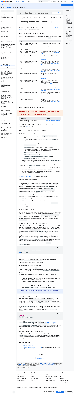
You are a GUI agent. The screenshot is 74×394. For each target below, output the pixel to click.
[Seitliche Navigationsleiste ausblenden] (14, 392)
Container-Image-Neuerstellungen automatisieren (32, 347)
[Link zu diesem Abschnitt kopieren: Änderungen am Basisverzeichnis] (38, 179)
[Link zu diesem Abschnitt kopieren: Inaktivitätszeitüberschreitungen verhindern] (44, 331)
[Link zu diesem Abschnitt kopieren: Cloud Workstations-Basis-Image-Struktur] (47, 131)
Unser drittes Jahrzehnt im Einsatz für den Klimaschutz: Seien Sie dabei (31, 389)
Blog (60, 374)
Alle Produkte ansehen (21, 374)
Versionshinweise (34, 378)
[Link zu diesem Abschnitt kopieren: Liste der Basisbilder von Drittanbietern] (45, 107)
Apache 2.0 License (21, 364)
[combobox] (44, 1)
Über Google (19, 387)
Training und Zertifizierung (50, 382)
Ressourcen (22, 7)
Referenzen (15, 7)
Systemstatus (33, 380)
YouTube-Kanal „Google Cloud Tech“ (65, 383)
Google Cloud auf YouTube (64, 380)
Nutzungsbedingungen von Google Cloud (49, 387)
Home (20, 17)
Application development (33, 17)
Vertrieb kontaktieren (21, 380)
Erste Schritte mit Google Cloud (51, 376)
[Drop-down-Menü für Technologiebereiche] (25, 1)
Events (61, 376)
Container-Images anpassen (27, 345)
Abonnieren (60, 391)
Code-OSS (53, 44)
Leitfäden (9, 7)
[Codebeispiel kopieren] (60, 247)
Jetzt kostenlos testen (66, 4)
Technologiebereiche (19, 1)
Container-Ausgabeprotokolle (50, 322)
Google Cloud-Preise (20, 376)
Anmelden (71, 1)
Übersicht (3, 7)
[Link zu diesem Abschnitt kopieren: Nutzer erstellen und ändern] (35, 210)
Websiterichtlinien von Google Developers (49, 364)
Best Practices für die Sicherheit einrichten (30, 351)
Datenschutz (24, 387)
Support (32, 376)
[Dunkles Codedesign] (58, 247)
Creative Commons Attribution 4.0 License (47, 363)
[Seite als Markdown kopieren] (24, 24)
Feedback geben (56, 21)
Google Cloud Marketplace (21, 378)
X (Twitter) (62, 378)
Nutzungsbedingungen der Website (34, 387)
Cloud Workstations (9, 5)
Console (54, 1)
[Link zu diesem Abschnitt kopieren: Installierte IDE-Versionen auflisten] (39, 257)
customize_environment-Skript (25, 176)
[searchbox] (7, 11)
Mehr (29, 1)
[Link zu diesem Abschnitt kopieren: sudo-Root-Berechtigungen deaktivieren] (42, 265)
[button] (7, 43)
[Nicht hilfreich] (60, 17)
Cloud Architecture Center (50, 380)
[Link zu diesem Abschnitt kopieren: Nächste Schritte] (31, 342)
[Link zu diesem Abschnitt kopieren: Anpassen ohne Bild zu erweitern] (38, 296)
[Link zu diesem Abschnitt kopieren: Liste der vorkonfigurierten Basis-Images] (46, 33)
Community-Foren (34, 374)
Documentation (25, 17)
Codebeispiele (48, 378)
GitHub (27, 126)
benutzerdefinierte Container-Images (30, 38)
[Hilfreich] (58, 17)
